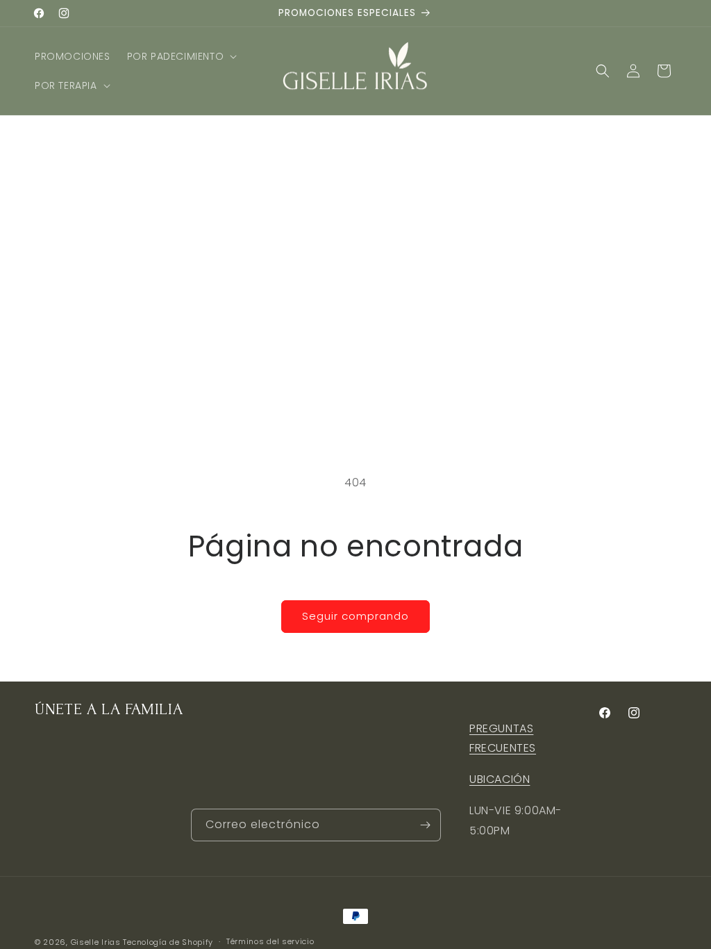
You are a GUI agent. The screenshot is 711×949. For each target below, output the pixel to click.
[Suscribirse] (425, 825)
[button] (181, 56)
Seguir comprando (355, 616)
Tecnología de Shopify (168, 942)
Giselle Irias (96, 942)
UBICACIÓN (499, 779)
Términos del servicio (270, 941)
